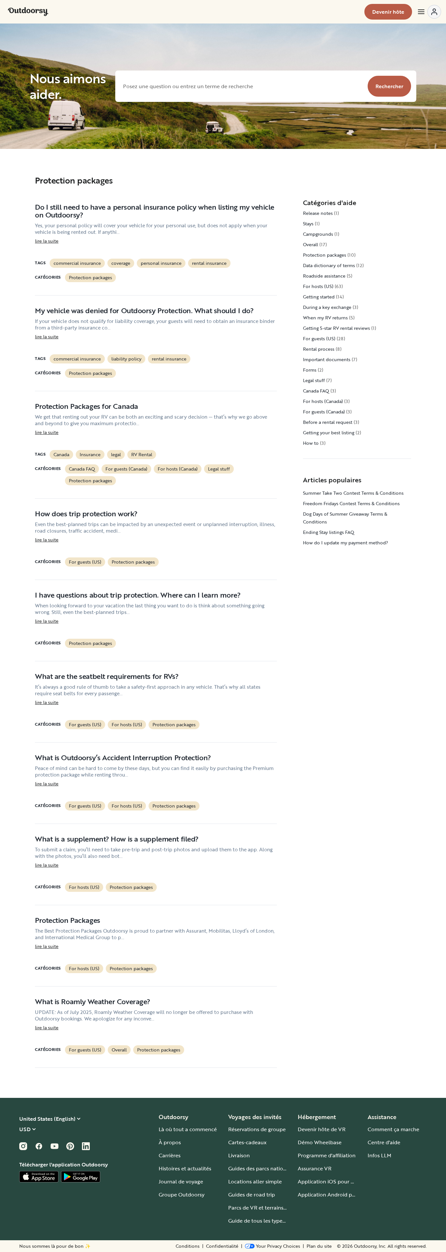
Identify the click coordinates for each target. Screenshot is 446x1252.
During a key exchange (327, 307)
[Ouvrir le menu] (429, 11)
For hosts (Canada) (178, 468)
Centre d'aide (384, 1142)
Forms (309, 369)
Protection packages (90, 277)
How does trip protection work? (86, 513)
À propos (170, 1142)
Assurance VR (314, 1168)
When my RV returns (325, 317)
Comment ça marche (393, 1129)
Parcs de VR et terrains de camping (270, 1208)
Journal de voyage (181, 1181)
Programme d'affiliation (327, 1155)
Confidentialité (222, 1246)
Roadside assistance (324, 275)
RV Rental (141, 454)
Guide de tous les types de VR (264, 1221)
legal (116, 454)
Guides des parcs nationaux (261, 1168)
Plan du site (319, 1246)
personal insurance (161, 263)
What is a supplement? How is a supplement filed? (117, 838)
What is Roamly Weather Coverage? (92, 1001)
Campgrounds (318, 234)
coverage (120, 263)
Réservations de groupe (257, 1129)
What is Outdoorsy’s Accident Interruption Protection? (123, 757)
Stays (308, 223)
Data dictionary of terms (329, 265)
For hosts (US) (127, 724)
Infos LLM (379, 1155)
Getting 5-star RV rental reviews (336, 328)
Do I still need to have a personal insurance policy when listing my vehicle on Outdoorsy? (154, 210)
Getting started (319, 296)
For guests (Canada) (126, 468)
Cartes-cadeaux (247, 1142)
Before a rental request (327, 422)
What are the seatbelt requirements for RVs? (106, 676)
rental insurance (209, 263)
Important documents (326, 359)
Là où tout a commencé (188, 1129)
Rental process (318, 348)
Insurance (90, 454)
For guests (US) (85, 561)
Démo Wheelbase (320, 1142)
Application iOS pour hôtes (331, 1181)
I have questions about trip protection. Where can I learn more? (137, 594)
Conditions (187, 1246)
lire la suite (46, 241)
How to (311, 443)
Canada (61, 454)
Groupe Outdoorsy (181, 1194)
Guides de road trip (251, 1194)
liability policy (126, 358)
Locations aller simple (255, 1181)
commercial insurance (77, 263)
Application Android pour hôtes (336, 1194)
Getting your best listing (328, 432)
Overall (119, 1049)
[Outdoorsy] (28, 11)
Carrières (170, 1155)
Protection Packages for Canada (86, 406)
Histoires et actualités (185, 1168)
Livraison (239, 1155)
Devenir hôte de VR (321, 1129)
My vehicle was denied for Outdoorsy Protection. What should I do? (144, 310)
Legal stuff (219, 468)
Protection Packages (67, 920)
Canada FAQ (82, 468)
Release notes (318, 213)
